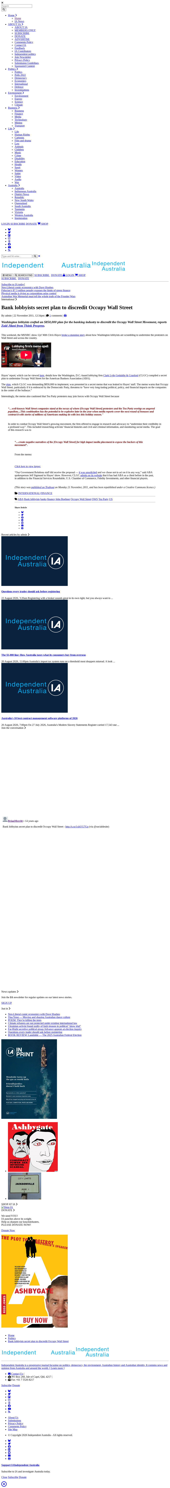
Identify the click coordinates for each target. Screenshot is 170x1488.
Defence (19, 87)
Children (19, 149)
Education (20, 161)
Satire (18, 173)
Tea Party (103, 499)
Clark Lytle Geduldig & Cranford (120, 375)
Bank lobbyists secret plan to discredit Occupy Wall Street (38, 1341)
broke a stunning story (73, 335)
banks (43, 499)
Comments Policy (24, 42)
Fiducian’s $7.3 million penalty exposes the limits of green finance (35, 290)
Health (18, 164)
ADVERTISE (22, 39)
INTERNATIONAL (29, 493)
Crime (18, 155)
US (111, 499)
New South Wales (24, 200)
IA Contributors (23, 51)
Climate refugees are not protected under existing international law (42, 1023)
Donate (16, 1385)
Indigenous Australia (25, 191)
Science (19, 101)
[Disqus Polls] (85, 770)
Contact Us (17, 1373)
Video (18, 176)
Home (11, 15)
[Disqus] (85, 856)
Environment (15, 92)
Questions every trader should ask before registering (35, 1032)
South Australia (23, 206)
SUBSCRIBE (22, 33)
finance (51, 499)
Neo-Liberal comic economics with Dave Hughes (27, 287)
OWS (95, 499)
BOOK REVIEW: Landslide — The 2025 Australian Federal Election (45, 1035)
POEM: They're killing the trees (24, 1020)
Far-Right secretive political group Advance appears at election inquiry (45, 1029)
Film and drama (23, 140)
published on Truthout (42, 487)
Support (20, 1465)
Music (18, 152)
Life (10, 128)
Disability (20, 158)
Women (19, 170)
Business (13, 107)
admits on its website (91, 475)
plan (8, 384)
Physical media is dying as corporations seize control (28, 293)
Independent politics (25, 54)
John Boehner (62, 499)
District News (22, 194)
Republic (19, 197)
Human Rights (22, 134)
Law (17, 143)
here (42, 375)
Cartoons (19, 137)
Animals (19, 146)
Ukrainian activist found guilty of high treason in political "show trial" (44, 1026)
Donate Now (8, 1230)
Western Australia (24, 215)
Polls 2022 (20, 75)
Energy (18, 98)
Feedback (20, 48)
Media (18, 116)
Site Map (12, 1429)
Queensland (21, 203)
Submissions (14, 1420)
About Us (13, 1417)
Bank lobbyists (32, 499)
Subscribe (6, 1385)
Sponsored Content (25, 66)
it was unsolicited (88, 472)
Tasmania (20, 209)
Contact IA (20, 45)
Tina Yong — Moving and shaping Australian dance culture (39, 1017)
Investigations (22, 89)
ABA (20, 499)
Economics (20, 81)
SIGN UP (6, 1003)
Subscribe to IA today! (13, 284)
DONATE (20, 36)
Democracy (21, 78)
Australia (13, 185)
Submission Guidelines (27, 63)
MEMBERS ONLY (25, 30)
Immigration (21, 218)
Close (4, 1477)
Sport (17, 167)
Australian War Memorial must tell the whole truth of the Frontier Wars (38, 296)
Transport (20, 125)
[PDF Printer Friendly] (65, 315)
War (17, 182)
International (21, 84)
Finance (19, 113)
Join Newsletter (23, 57)
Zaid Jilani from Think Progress (22, 325)
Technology (21, 119)
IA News (19, 21)
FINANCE (46, 493)
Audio (18, 179)
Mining (18, 122)
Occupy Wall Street (81, 499)
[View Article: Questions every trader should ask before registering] (34, 585)
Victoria (19, 212)
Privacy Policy (22, 60)
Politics (12, 69)
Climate (19, 104)
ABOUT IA (14, 24)
